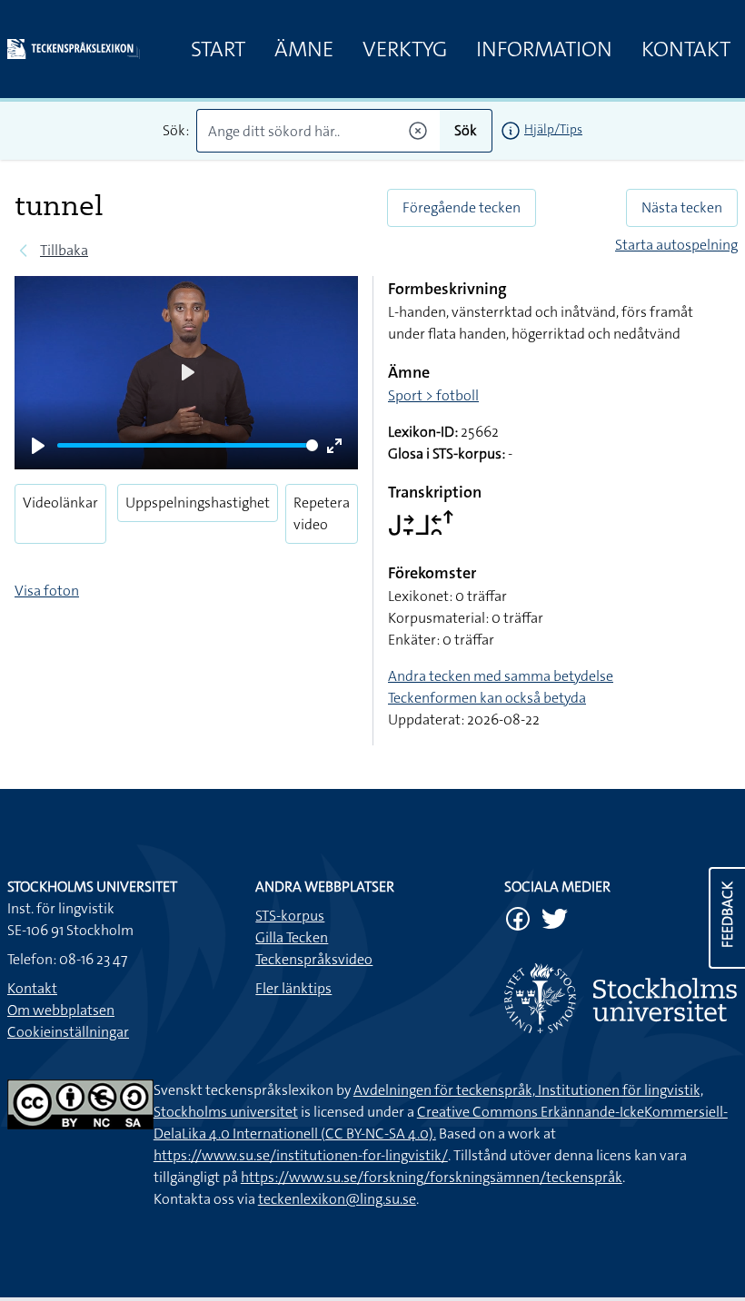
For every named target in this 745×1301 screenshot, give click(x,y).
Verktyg (405, 49)
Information (544, 49)
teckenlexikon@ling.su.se (337, 1198)
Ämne (303, 49)
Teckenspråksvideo (313, 959)
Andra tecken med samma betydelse (500, 675)
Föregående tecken (461, 207)
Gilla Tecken (291, 937)
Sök (465, 130)
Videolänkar (60, 502)
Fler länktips (293, 988)
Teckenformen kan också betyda (487, 697)
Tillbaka (64, 250)
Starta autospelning (676, 244)
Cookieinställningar (68, 1031)
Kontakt (685, 49)
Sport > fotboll (433, 395)
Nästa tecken (681, 207)
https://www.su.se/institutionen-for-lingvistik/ (301, 1155)
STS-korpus (289, 915)
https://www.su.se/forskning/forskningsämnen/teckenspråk (431, 1177)
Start (218, 49)
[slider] (187, 445)
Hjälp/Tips (553, 129)
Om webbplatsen (60, 1010)
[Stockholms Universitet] (621, 998)
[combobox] (318, 131)
